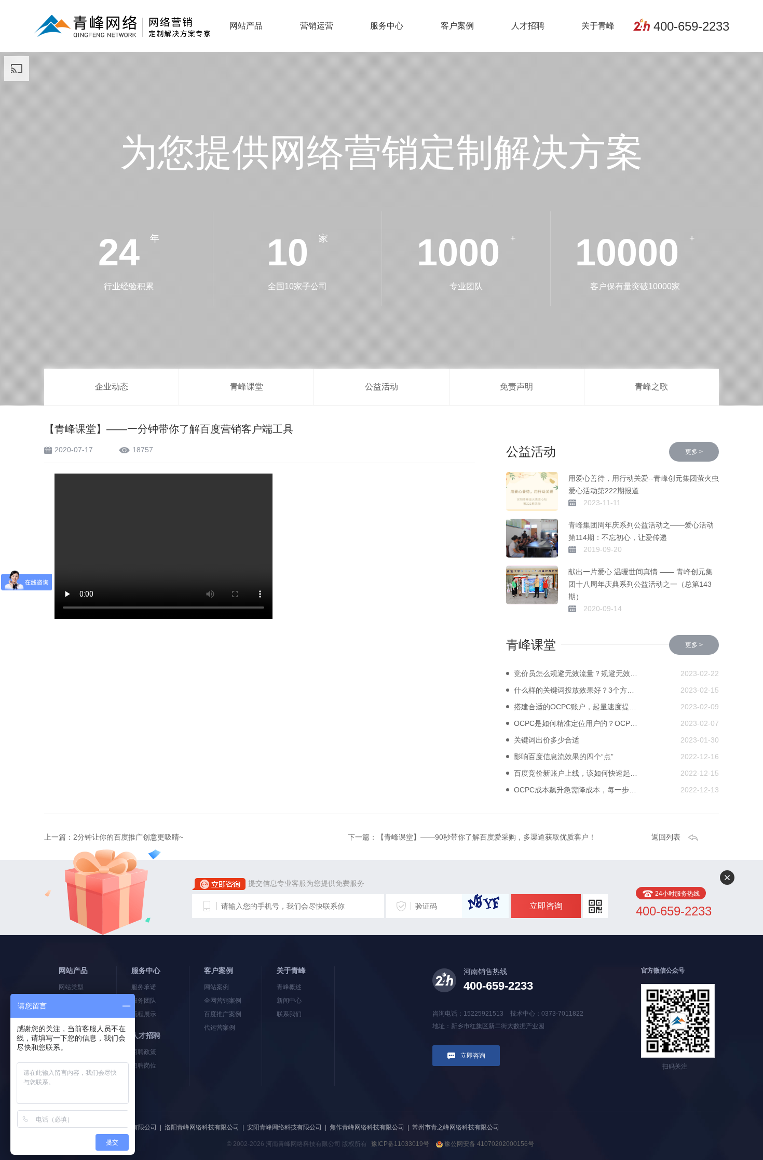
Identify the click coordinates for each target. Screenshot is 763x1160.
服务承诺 (143, 987)
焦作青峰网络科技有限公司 (367, 1127)
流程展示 (143, 1014)
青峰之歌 (651, 386)
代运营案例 (219, 1027)
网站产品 (246, 25)
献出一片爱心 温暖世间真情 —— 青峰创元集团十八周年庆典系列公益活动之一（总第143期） (640, 584)
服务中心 (386, 25)
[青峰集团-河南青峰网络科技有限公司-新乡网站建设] (122, 25)
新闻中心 (289, 1000)
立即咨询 (546, 905)
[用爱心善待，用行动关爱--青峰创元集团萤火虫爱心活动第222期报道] (532, 491)
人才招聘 (527, 25)
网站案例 (216, 987)
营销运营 (316, 25)
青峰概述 (289, 987)
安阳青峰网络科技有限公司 (284, 1127)
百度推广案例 (222, 1014)
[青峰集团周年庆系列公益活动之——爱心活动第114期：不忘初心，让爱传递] (532, 538)
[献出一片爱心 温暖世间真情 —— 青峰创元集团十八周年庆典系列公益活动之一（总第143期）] (532, 584)
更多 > (694, 451)
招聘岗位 (143, 1065)
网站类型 (71, 987)
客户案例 (457, 25)
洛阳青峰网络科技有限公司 (202, 1127)
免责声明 (516, 386)
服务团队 (143, 1000)
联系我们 (289, 1014)
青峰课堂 (246, 386)
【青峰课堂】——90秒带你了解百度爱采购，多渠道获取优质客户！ (486, 837)
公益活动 (381, 386)
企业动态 (111, 386)
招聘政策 (143, 1052)
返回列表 (665, 837)
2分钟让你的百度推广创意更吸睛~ (128, 837)
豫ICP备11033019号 (400, 1144)
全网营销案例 (222, 1000)
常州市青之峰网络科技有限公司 (455, 1127)
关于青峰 (598, 25)
